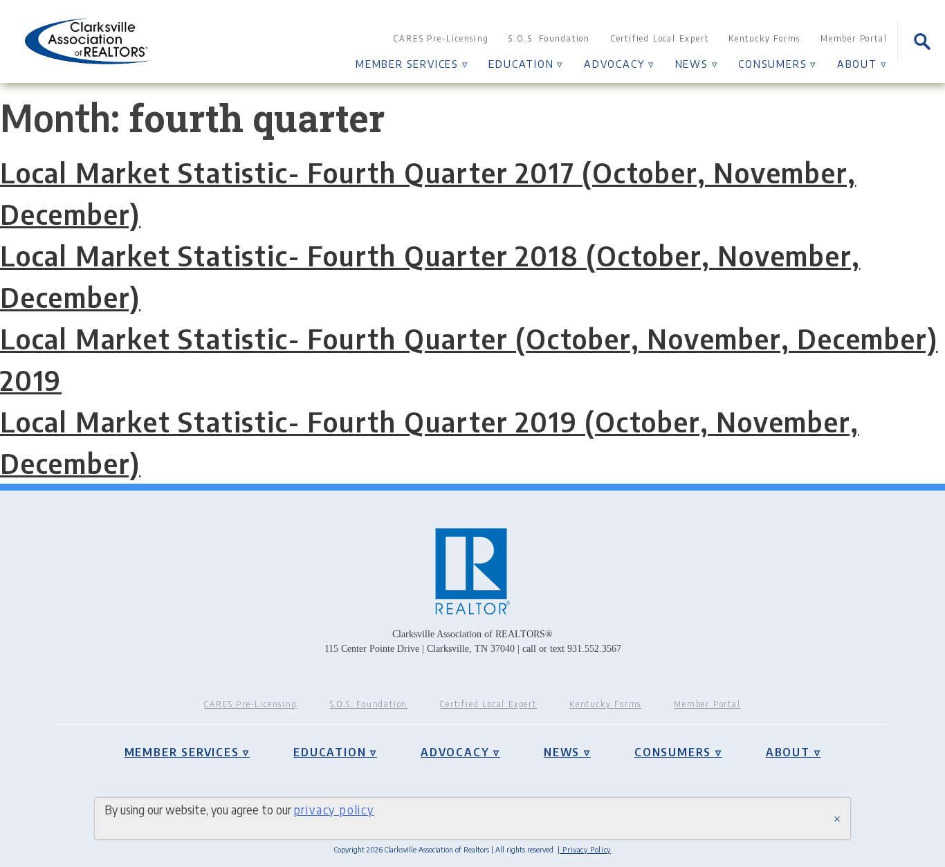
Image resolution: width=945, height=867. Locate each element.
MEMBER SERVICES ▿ (412, 63)
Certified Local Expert (659, 38)
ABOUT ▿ (862, 63)
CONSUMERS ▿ (777, 63)
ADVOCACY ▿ (619, 63)
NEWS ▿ (697, 63)
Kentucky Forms (764, 38)
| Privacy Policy (584, 849)
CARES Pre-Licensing (440, 38)
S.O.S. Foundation (549, 38)
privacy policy (334, 809)
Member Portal (853, 38)
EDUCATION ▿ (526, 63)
